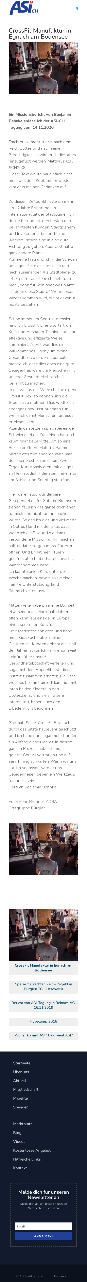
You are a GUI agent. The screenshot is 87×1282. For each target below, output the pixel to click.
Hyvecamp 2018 (43, 1021)
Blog (17, 1132)
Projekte (20, 1098)
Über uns (21, 1072)
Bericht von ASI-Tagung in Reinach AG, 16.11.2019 (44, 1005)
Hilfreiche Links (27, 1159)
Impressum (62, 1276)
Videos (19, 1141)
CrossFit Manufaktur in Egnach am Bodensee (43, 968)
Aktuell (19, 1080)
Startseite (21, 1063)
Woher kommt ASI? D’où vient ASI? (44, 1035)
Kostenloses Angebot (32, 1150)
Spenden (21, 1107)
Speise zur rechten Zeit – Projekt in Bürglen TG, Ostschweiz (43, 986)
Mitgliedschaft (25, 1089)
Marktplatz (22, 1124)
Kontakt (20, 1168)
